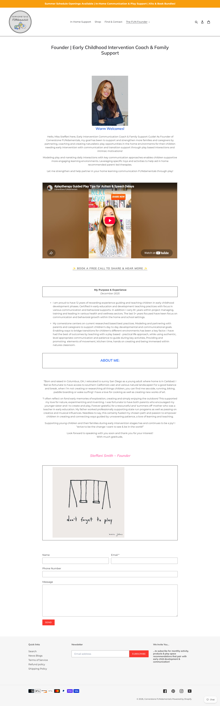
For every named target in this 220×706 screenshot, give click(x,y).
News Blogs (35, 655)
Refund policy (36, 664)
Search (32, 651)
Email (115, 555)
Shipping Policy (37, 668)
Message (47, 582)
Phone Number (51, 568)
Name (46, 555)
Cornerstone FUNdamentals (158, 699)
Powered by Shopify (182, 699)
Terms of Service (38, 660)
